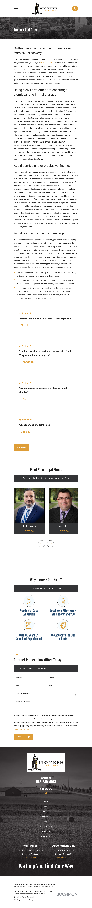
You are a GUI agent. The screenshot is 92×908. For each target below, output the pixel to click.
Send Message (23, 737)
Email (50, 686)
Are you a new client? (22, 693)
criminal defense (47, 63)
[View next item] (50, 543)
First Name (19, 678)
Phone (17, 686)
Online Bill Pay (46, 826)
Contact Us (46, 836)
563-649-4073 (46, 782)
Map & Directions (30, 857)
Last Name (51, 678)
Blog (46, 821)
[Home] (45, 8)
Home (46, 807)
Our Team (46, 811)
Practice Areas (46, 816)
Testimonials (46, 831)
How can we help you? (23, 701)
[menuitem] (17, 900)
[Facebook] (46, 793)
